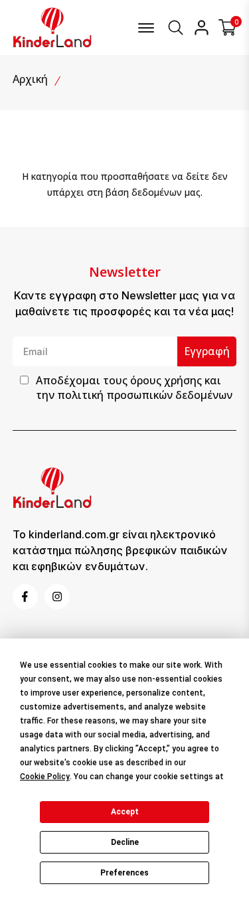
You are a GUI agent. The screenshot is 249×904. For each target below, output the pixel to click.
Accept (125, 811)
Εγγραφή (207, 351)
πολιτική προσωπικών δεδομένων (144, 395)
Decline (125, 842)
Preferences (124, 872)
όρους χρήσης (166, 380)
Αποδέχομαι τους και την (134, 387)
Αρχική (30, 79)
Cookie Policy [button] (45, 776)
